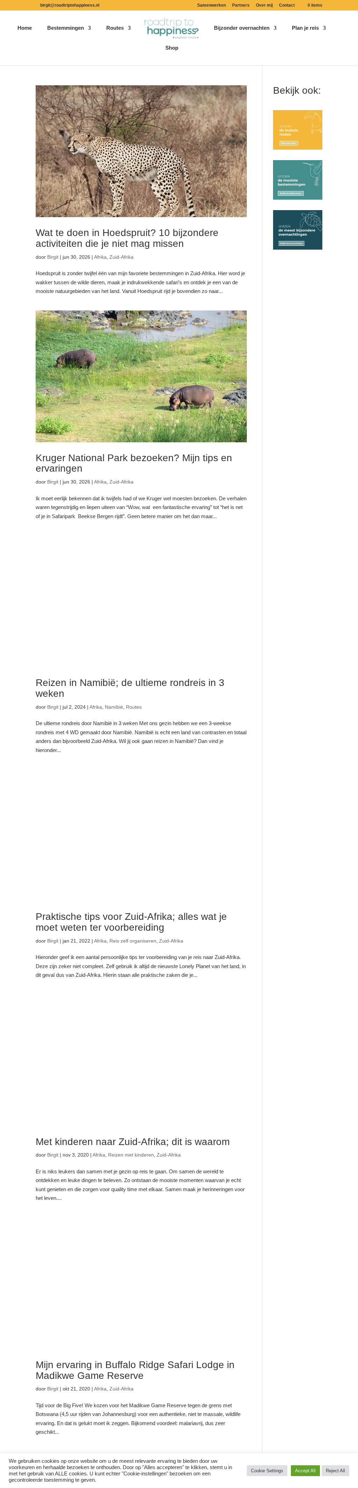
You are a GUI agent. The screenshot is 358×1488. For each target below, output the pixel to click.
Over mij (264, 5)
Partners (241, 5)
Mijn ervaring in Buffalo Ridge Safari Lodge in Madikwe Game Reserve (135, 1370)
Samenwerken (211, 5)
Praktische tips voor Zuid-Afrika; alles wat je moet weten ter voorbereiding (131, 922)
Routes (115, 28)
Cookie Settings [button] (267, 1470)
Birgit (52, 257)
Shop (171, 48)
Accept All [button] (305, 1470)
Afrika (100, 257)
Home (24, 28)
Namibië (114, 707)
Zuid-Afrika (121, 257)
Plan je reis (305, 28)
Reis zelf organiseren (132, 941)
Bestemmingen (65, 28)
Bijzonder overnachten (242, 28)
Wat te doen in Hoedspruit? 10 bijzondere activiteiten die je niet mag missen (127, 238)
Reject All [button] (335, 1470)
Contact (287, 5)
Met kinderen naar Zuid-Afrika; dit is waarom (133, 1141)
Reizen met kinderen (131, 1155)
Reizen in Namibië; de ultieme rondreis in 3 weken (130, 688)
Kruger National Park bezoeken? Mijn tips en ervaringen (134, 463)
